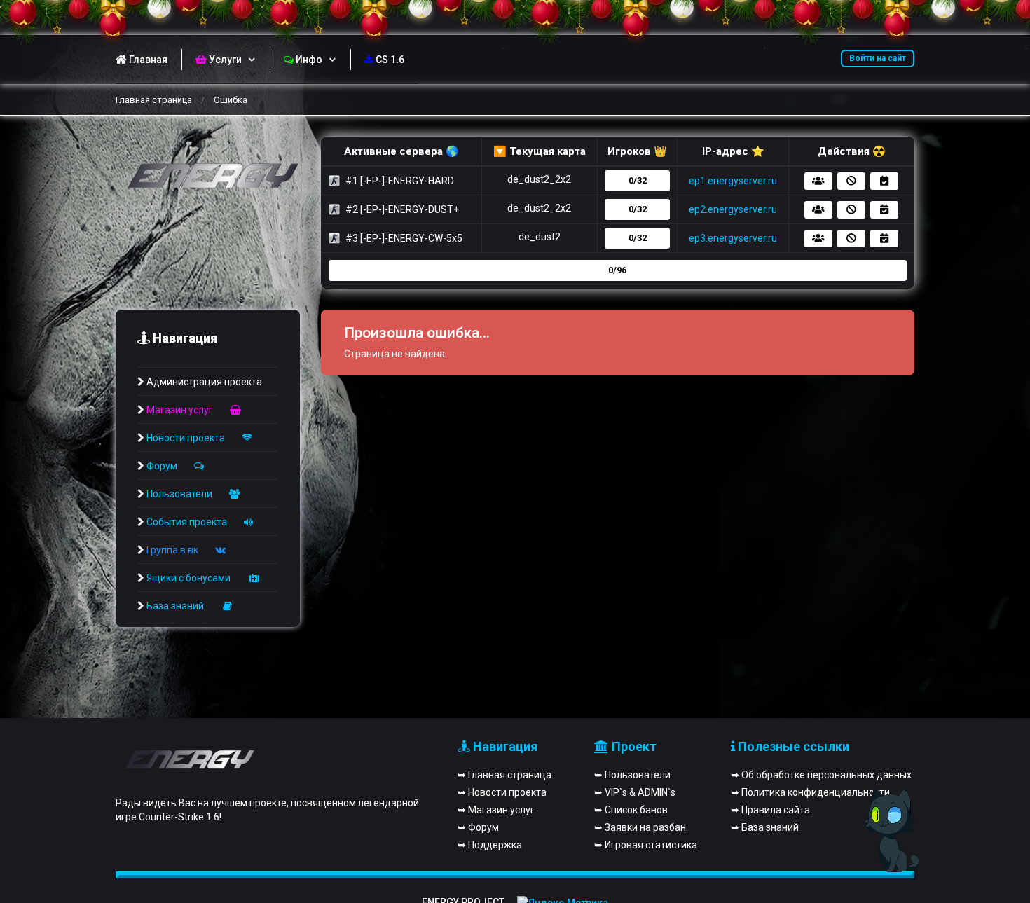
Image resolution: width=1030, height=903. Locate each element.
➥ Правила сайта (770, 809)
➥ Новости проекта (502, 792)
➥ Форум (478, 827)
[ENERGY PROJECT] (208, 177)
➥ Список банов (631, 809)
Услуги (225, 59)
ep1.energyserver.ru (733, 180)
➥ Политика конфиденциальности (810, 792)
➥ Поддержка (490, 844)
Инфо (309, 59)
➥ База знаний (765, 827)
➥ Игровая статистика (645, 844)
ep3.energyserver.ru (733, 238)
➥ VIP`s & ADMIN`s (634, 792)
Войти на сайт (877, 58)
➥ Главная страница (504, 774)
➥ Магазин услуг (496, 809)
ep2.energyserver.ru (733, 209)
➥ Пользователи (632, 774)
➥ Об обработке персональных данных (821, 774)
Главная (148, 59)
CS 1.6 (390, 59)
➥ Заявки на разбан (640, 827)
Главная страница (154, 100)
